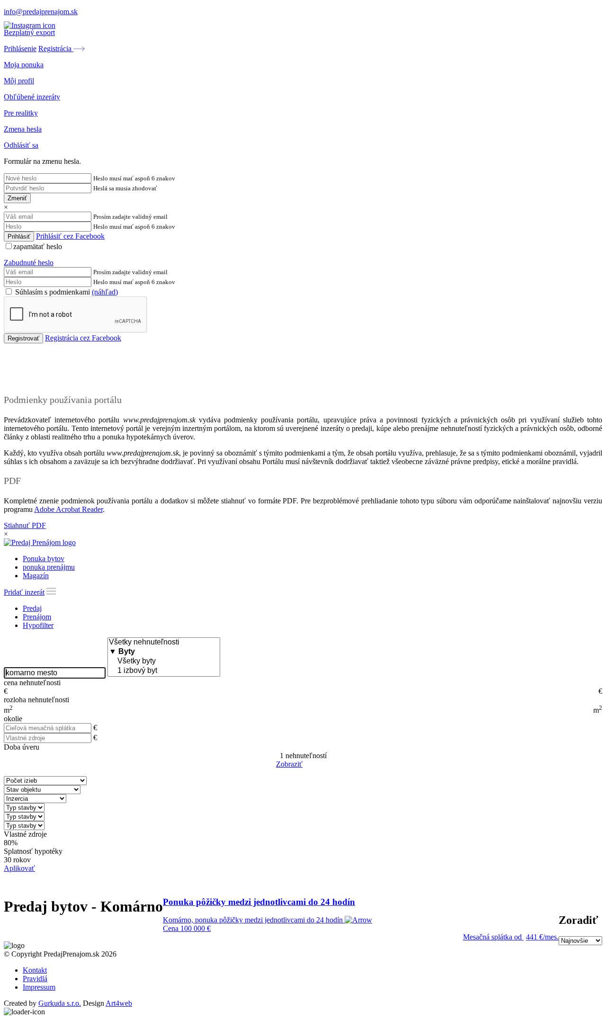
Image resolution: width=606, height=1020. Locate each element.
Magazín (36, 576)
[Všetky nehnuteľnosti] (164, 642)
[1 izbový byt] (164, 671)
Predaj (32, 608)
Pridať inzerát (24, 592)
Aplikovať (19, 868)
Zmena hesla (23, 129)
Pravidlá (35, 979)
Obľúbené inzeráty (32, 97)
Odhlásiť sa (21, 145)
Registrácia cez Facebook (83, 338)
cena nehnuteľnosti (32, 683)
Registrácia (55, 49)
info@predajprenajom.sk (41, 12)
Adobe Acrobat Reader (68, 509)
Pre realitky (21, 113)
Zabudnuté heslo (28, 263)
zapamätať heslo (37, 246)
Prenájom (37, 617)
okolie (13, 719)
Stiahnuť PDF (25, 525)
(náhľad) (105, 292)
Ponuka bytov (43, 559)
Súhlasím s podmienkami (65, 292)
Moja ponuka (24, 65)
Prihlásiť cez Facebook (70, 236)
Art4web (119, 1003)
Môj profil (19, 81)
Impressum (39, 987)
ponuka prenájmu (49, 567)
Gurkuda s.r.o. (59, 1003)
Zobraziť (289, 764)
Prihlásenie (20, 49)
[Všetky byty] (164, 661)
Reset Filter (317, 764)
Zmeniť (17, 198)
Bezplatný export (29, 32)
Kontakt (35, 970)
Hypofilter (38, 625)
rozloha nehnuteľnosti (36, 700)
